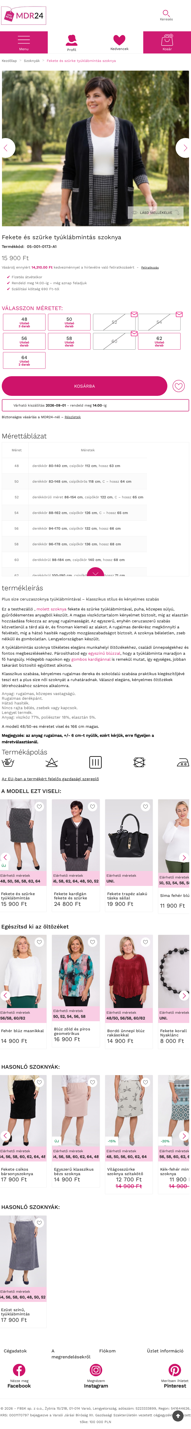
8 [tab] (111, 224)
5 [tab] (96, 224)
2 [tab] (81, 224)
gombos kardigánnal (90, 659)
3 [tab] (86, 224)
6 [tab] (101, 224)
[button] (5, 858)
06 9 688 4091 (98, 13)
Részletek (73, 417)
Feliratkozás (150, 267)
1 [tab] (76, 224)
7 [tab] (106, 224)
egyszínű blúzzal (104, 653)
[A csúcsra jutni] (178, 1416)
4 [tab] (91, 224)
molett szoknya (51, 609)
